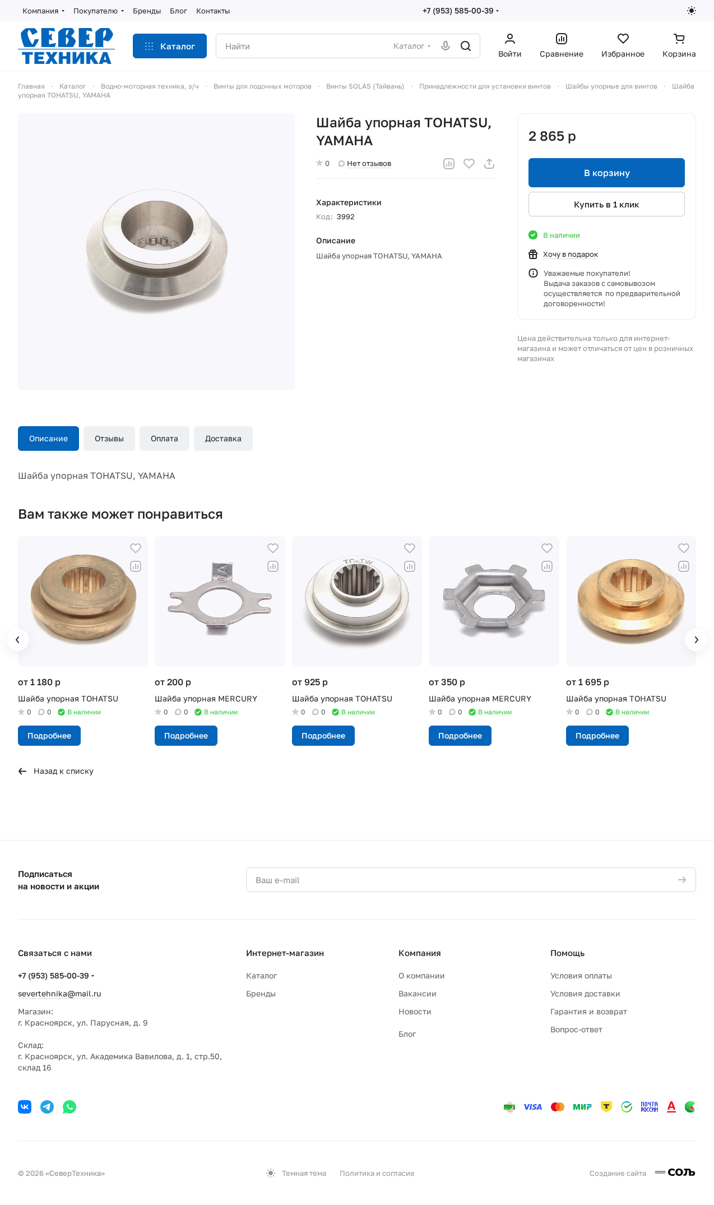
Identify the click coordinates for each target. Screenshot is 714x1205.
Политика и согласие (377, 1173)
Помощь (567, 953)
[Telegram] (47, 1107)
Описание (48, 438)
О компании (421, 975)
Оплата (164, 438)
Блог (407, 1033)
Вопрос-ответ (576, 1029)
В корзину (607, 172)
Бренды (261, 993)
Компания (419, 953)
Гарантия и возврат (588, 1011)
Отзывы (109, 438)
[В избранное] (469, 163)
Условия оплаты (581, 975)
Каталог (261, 975)
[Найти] (465, 46)
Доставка (223, 438)
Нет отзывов (369, 163)
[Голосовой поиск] (445, 46)
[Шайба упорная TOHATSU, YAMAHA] (156, 251)
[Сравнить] (449, 163)
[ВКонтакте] (24, 1107)
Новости (415, 1011)
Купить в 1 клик (606, 204)
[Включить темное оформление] (691, 10)
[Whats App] (69, 1107)
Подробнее (49, 735)
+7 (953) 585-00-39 (458, 10)
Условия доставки (585, 993)
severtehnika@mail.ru (59, 993)
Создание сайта (619, 1173)
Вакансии (417, 993)
